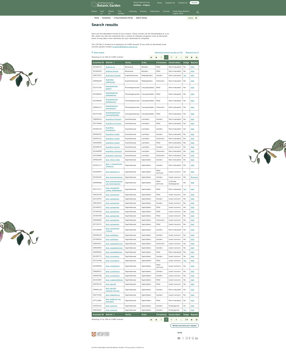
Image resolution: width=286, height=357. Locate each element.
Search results (105, 24)
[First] (151, 57)
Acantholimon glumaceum (112, 107)
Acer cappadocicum (114, 243)
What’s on (111, 12)
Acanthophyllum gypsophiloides (113, 113)
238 (186, 57)
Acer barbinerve (113, 172)
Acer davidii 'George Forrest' (113, 289)
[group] (145, 188)
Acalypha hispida (113, 75)
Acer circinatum (112, 256)
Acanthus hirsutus (113, 119)
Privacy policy (130, 347)
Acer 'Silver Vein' (113, 160)
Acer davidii (111, 284)
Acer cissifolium (113, 266)
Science (143, 11)
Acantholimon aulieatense (112, 94)
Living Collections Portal (123, 18)
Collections (155, 11)
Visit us (102, 12)
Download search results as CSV (169, 52)
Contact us (140, 347)
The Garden (121, 12)
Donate (194, 3)
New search (99, 52)
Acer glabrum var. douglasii (113, 300)
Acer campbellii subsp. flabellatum (114, 189)
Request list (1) (192, 52)
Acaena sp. (110, 67)
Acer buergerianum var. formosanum (114, 182)
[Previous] (156, 57)
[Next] (191, 57)
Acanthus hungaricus (110, 129)
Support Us (170, 3)
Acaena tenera (112, 71)
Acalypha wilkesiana (110, 81)
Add (192, 67)
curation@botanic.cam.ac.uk (124, 47)
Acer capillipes (112, 235)
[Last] (196, 57)
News (159, 3)
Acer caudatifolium (114, 252)
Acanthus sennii (113, 147)
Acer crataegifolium (114, 280)
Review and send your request (185, 326)
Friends (166, 11)
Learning (133, 11)
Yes (184, 75)
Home (94, 11)
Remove (194, 177)
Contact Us (182, 3)
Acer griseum (111, 306)
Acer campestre (112, 194)
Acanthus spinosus (114, 151)
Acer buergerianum (114, 177)
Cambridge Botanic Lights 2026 (181, 12)
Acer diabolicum (113, 295)
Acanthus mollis (113, 134)
